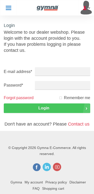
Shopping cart (53, 188)
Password (13, 85)
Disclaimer (77, 182)
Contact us (78, 124)
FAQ (36, 188)
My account (34, 182)
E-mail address (18, 71)
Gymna (16, 182)
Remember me (77, 98)
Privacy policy (56, 182)
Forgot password (19, 98)
